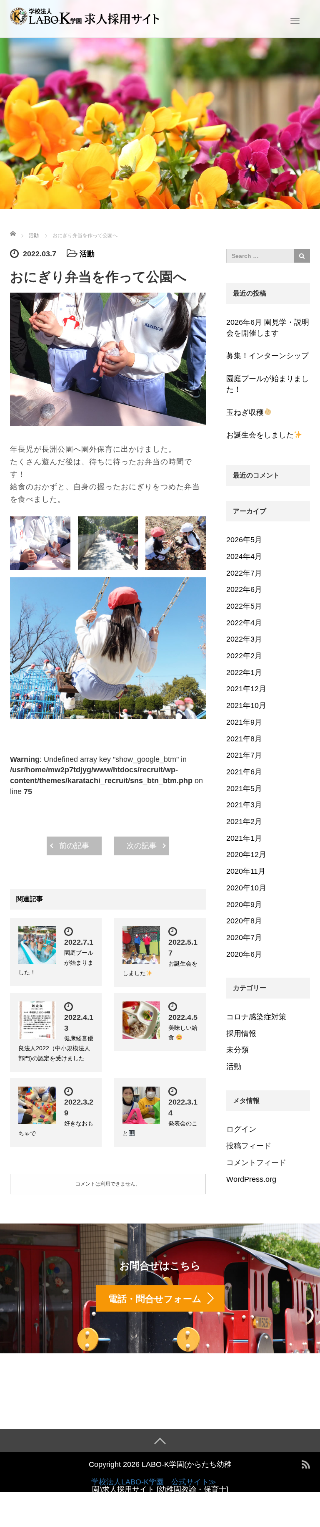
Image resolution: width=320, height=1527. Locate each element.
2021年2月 (244, 821)
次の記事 (142, 846)
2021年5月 (244, 788)
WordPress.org (251, 1179)
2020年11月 (245, 871)
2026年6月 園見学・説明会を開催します (267, 327)
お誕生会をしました (260, 435)
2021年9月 (244, 722)
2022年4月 (244, 623)
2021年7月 (244, 755)
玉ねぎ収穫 (245, 412)
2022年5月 (244, 606)
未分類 (237, 1050)
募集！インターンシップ (267, 355)
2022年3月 (244, 639)
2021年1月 (244, 838)
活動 (87, 254)
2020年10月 (246, 888)
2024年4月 (244, 556)
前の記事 (74, 846)
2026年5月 (244, 540)
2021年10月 (246, 705)
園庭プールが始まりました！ (267, 384)
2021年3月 (244, 805)
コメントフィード (256, 1162)
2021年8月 (244, 739)
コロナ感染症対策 (256, 1017)
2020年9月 (244, 904)
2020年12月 (246, 854)
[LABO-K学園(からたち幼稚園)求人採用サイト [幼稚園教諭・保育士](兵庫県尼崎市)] (84, 18)
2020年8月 (244, 921)
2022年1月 (244, 672)
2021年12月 (246, 689)
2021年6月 (244, 772)
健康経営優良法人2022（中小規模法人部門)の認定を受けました (55, 1048)
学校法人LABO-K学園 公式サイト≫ (153, 1482)
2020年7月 (244, 937)
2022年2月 (244, 656)
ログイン (241, 1129)
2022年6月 (244, 589)
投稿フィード (248, 1146)
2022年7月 (244, 573)
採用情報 (241, 1033)
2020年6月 (244, 954)
